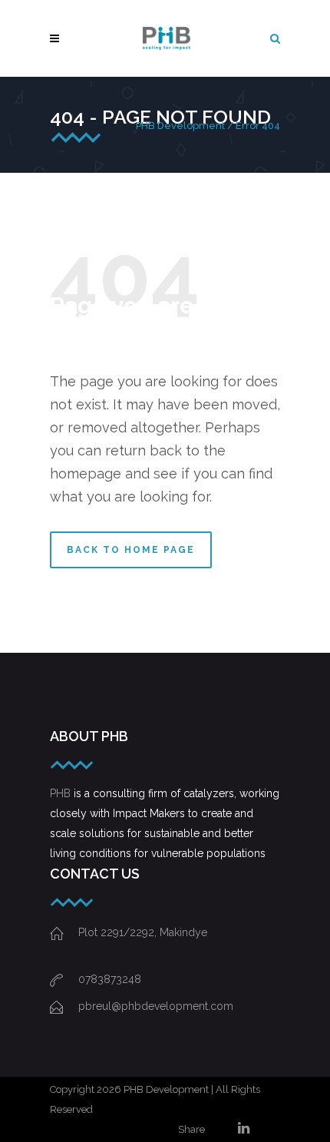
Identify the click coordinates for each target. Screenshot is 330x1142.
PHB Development (180, 126)
